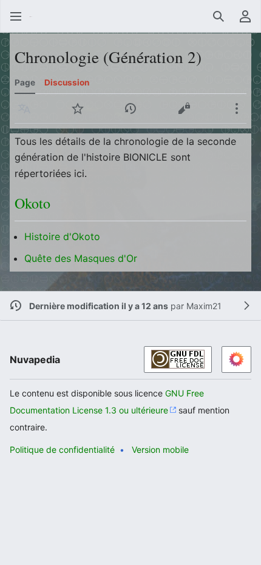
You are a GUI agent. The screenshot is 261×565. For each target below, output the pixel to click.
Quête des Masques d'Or (80, 258)
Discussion (66, 82)
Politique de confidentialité (62, 449)
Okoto (32, 203)
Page (25, 82)
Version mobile (160, 449)
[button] (15, 16)
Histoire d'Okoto (62, 236)
